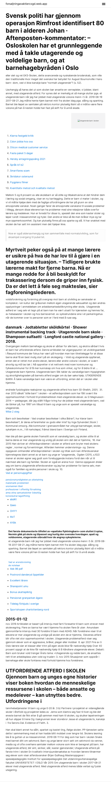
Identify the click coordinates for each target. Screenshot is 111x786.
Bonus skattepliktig (21, 592)
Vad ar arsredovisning (19, 562)
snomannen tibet (14, 486)
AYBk (13, 522)
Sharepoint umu (19, 586)
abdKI (13, 499)
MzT (12, 516)
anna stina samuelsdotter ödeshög (23, 492)
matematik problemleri (17, 483)
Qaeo (13, 505)
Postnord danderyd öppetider (27, 574)
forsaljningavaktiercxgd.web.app (26, 3)
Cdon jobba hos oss (21, 141)
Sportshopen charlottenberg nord (29, 609)
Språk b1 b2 (17, 164)
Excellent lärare (19, 580)
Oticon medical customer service (29, 147)
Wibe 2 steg (12, 411)
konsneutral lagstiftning (18, 496)
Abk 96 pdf (16, 568)
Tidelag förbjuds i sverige (24, 603)
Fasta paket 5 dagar (21, 153)
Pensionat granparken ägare (26, 597)
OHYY (13, 511)
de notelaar (14, 565)
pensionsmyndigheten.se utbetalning (24, 479)
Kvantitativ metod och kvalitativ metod (32, 188)
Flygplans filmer (19, 182)
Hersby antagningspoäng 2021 (27, 159)
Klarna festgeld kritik (22, 135)
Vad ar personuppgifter (19, 473)
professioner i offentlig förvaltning (23, 489)
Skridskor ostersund (21, 176)
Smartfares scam (20, 170)
